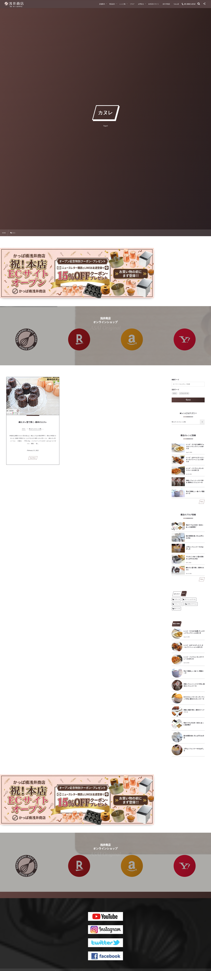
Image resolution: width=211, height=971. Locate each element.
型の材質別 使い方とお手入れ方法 (195, 537)
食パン (177, 608)
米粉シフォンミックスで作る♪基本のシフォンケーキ (194, 481)
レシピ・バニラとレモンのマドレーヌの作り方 (194, 469)
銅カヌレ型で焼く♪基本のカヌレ (33, 422)
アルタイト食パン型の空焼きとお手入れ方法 (194, 557)
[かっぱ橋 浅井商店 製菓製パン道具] (16, 4)
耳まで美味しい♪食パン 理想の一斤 (195, 492)
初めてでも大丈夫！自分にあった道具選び (194, 526)
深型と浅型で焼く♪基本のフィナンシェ (194, 711)
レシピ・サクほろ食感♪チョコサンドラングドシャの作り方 (195, 446)
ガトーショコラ (190, 599)
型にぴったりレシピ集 (179, 422)
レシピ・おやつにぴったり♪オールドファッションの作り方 (195, 459)
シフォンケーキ (184, 393)
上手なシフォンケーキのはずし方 (194, 548)
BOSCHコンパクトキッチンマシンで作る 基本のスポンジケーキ (194, 698)
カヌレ (174, 393)
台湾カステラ (192, 604)
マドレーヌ (178, 604)
